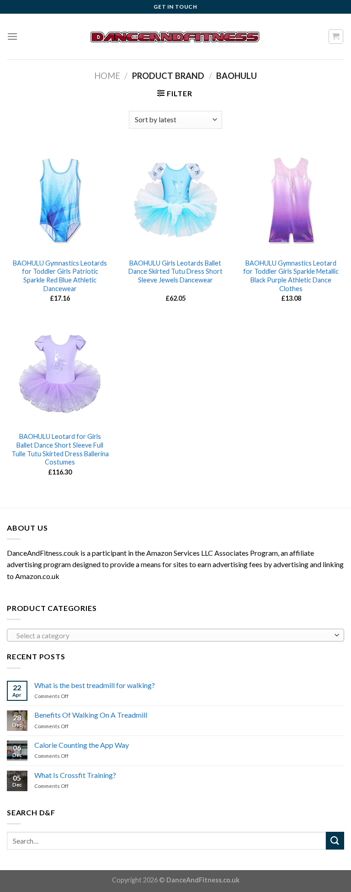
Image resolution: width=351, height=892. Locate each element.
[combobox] (175, 635)
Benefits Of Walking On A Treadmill (90, 714)
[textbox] (173, 635)
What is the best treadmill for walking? (94, 685)
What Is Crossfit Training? (75, 775)
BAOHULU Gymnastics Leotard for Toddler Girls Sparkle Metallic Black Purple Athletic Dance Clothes (291, 275)
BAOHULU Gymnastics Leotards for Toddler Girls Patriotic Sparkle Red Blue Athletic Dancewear (60, 275)
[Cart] (336, 36)
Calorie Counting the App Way (81, 745)
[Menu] (12, 36)
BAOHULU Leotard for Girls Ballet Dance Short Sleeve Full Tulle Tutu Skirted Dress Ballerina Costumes (60, 449)
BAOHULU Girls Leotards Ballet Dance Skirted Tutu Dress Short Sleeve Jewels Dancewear (175, 271)
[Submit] (335, 841)
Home (107, 76)
